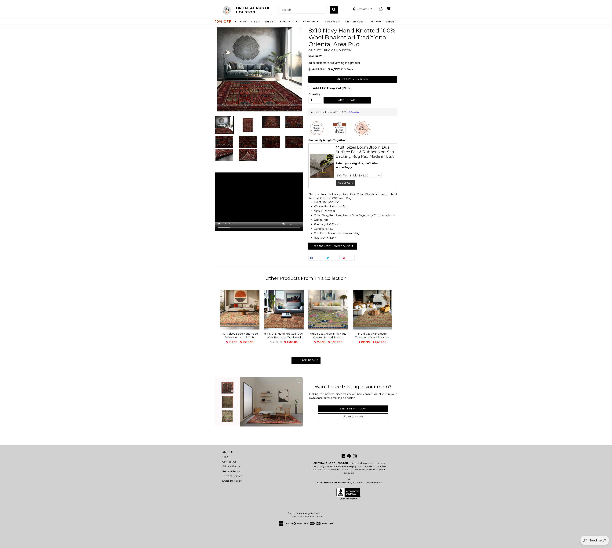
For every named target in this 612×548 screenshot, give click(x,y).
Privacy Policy (231, 466)
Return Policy (231, 471)
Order (390, 22)
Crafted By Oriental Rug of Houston (306, 516)
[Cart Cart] (388, 9)
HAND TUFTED (312, 21)
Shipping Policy (232, 480)
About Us (228, 452)
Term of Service (232, 476)
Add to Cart (345, 182)
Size (254, 22)
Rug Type (331, 22)
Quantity (314, 94)
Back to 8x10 (308, 360)
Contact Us (229, 461)
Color (269, 22)
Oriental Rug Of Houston (308, 513)
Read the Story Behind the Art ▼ (333, 245)
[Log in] (380, 9)
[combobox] (303, 10)
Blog (225, 456)
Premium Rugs (354, 22)
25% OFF (223, 21)
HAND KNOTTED (289, 21)
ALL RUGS (241, 21)
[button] (352, 79)
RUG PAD (376, 21)
